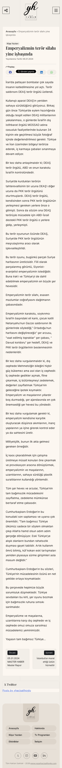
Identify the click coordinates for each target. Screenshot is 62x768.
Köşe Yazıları (12, 43)
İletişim (38, 741)
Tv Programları (42, 735)
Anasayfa (11, 31)
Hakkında (40, 728)
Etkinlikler (14, 741)
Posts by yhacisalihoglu (17, 690)
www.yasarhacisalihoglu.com (43, 763)
